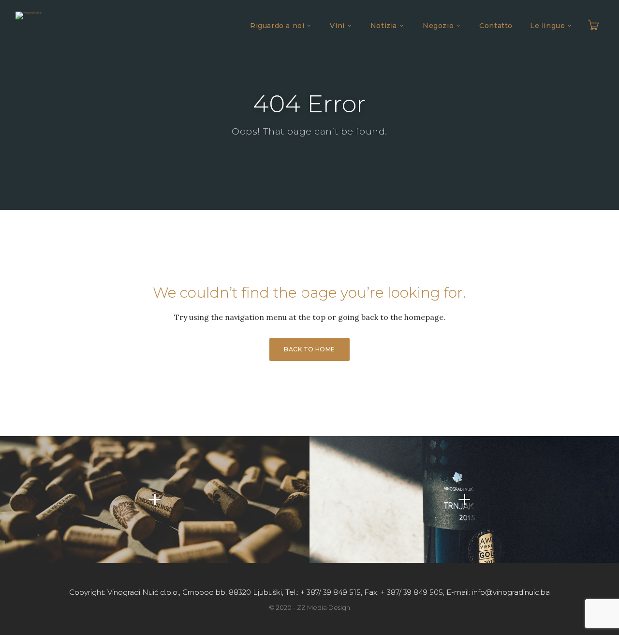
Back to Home (309, 349)
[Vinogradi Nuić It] (28, 15)
